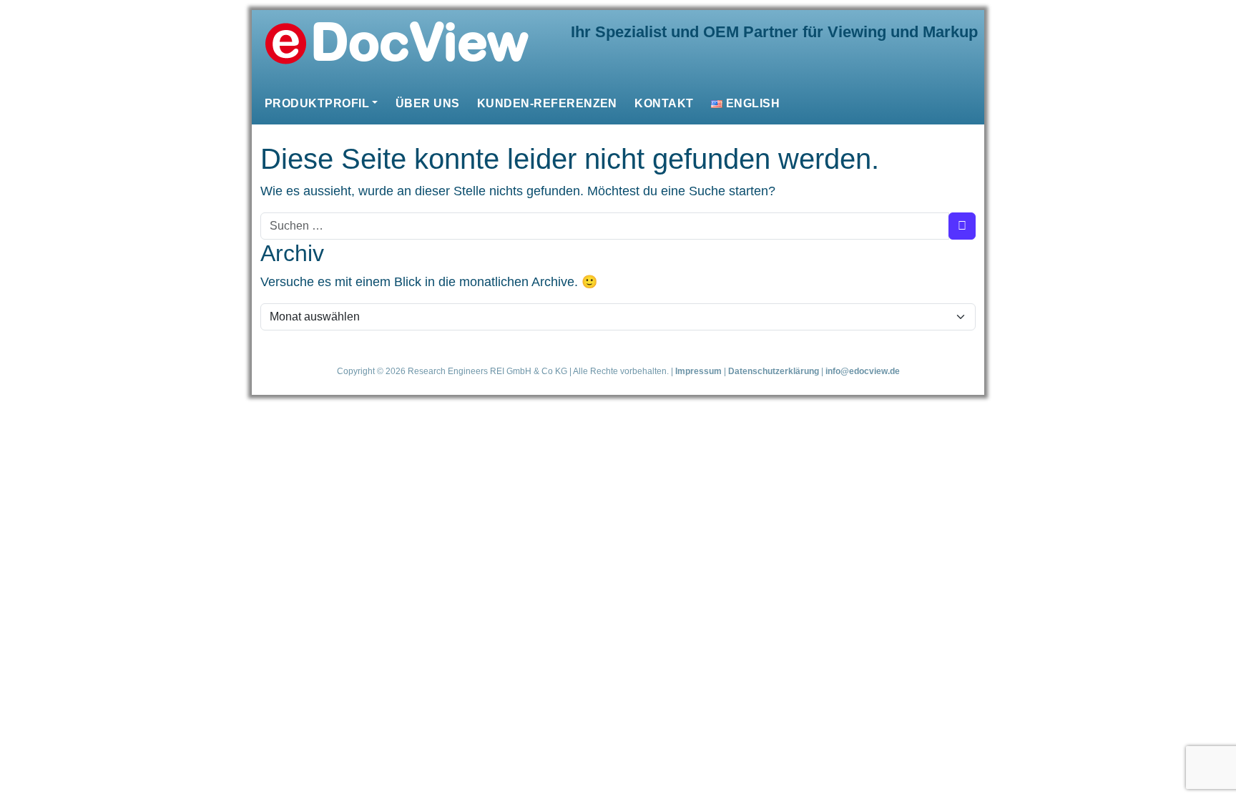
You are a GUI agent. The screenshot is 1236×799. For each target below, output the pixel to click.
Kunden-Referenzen (547, 103)
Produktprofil (317, 103)
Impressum (698, 371)
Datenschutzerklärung (773, 371)
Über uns (428, 103)
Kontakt (663, 103)
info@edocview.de (862, 371)
